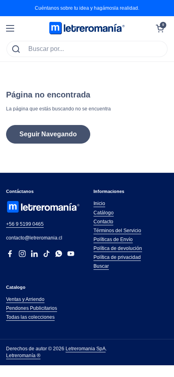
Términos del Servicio (117, 230)
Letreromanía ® (23, 355)
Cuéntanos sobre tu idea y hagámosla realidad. (87, 8)
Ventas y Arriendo (25, 299)
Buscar (101, 266)
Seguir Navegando (48, 134)
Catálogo (103, 213)
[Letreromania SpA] (87, 28)
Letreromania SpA (86, 349)
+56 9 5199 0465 (25, 224)
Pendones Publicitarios (31, 308)
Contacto (103, 222)
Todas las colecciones (30, 317)
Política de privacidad (117, 257)
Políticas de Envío (113, 239)
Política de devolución (117, 248)
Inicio (99, 203)
